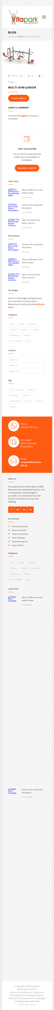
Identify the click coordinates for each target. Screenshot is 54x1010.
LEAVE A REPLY (18, 98)
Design (21, 324)
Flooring (32, 324)
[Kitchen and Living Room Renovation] (13, 209)
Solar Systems (16, 341)
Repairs (27, 335)
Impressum (38, 992)
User (12, 82)
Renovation (15, 335)
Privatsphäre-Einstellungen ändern (26, 995)
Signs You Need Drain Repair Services (31, 221)
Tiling (28, 341)
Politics (29, 401)
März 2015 (27, 365)
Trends (13, 407)
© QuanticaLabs (32, 1004)
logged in (25, 115)
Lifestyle (26, 395)
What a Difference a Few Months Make (32, 191)
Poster (40, 401)
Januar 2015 (27, 371)
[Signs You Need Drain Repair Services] (13, 224)
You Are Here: (13, 36)
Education (14, 395)
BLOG (12, 32)
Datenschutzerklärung (20, 992)
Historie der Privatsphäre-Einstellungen (27, 998)
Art (11, 390)
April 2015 (27, 360)
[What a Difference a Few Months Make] (13, 194)
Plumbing (35, 330)
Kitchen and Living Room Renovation (32, 206)
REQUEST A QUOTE (27, 168)
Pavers (24, 330)
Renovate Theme (21, 1004)
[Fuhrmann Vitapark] (25, 17)
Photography (15, 401)
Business (20, 390)
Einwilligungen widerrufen (28, 1001)
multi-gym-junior (22, 87)
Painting (13, 330)
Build (12, 324)
